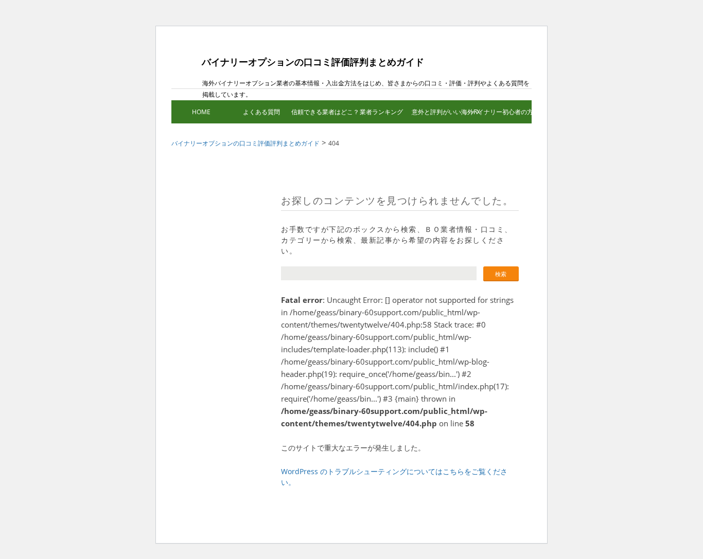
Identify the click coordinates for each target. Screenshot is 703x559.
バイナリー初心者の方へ (501, 111)
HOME (201, 111)
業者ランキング (381, 111)
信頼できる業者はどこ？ (321, 111)
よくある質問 (261, 111)
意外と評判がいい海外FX (442, 111)
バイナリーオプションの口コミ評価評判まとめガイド (313, 62)
